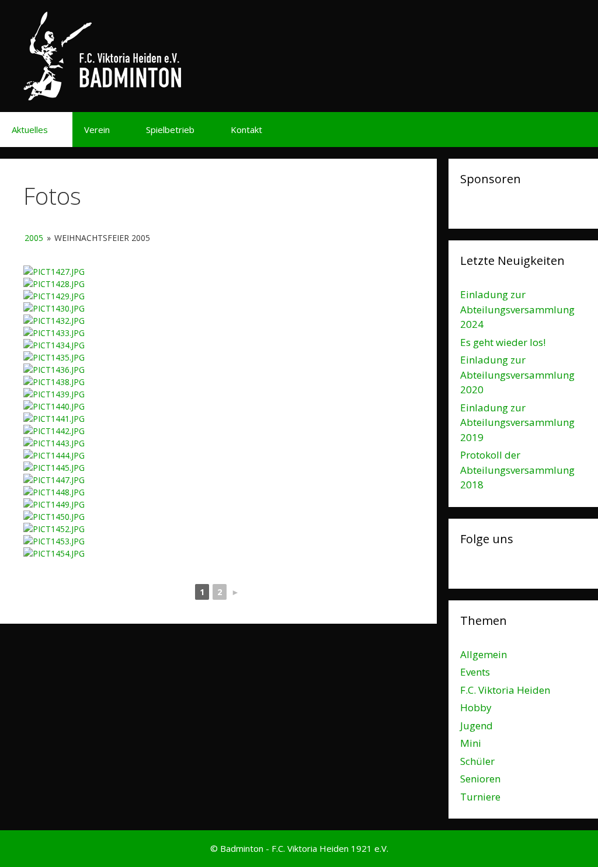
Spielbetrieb (170, 129)
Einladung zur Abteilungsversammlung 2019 (517, 422)
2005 (34, 237)
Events (475, 672)
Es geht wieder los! (502, 342)
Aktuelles (30, 129)
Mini (470, 743)
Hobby (476, 707)
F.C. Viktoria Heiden (505, 690)
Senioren (480, 778)
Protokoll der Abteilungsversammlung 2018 (517, 469)
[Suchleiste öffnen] (581, 129)
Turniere (480, 796)
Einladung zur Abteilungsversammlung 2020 (517, 374)
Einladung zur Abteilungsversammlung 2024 (517, 309)
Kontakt (246, 129)
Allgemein (483, 654)
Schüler (477, 761)
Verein (97, 129)
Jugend (476, 725)
